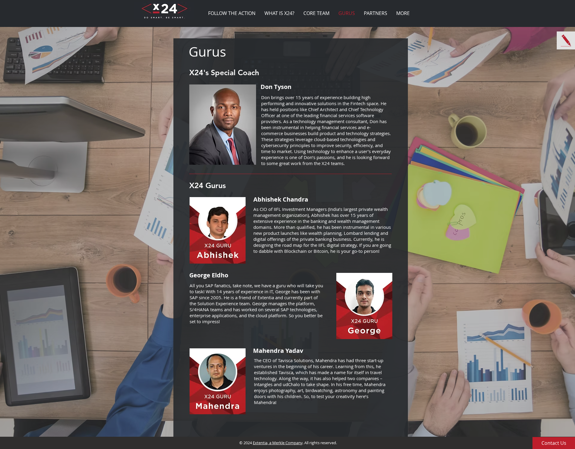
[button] (553, 443)
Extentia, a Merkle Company (277, 442)
